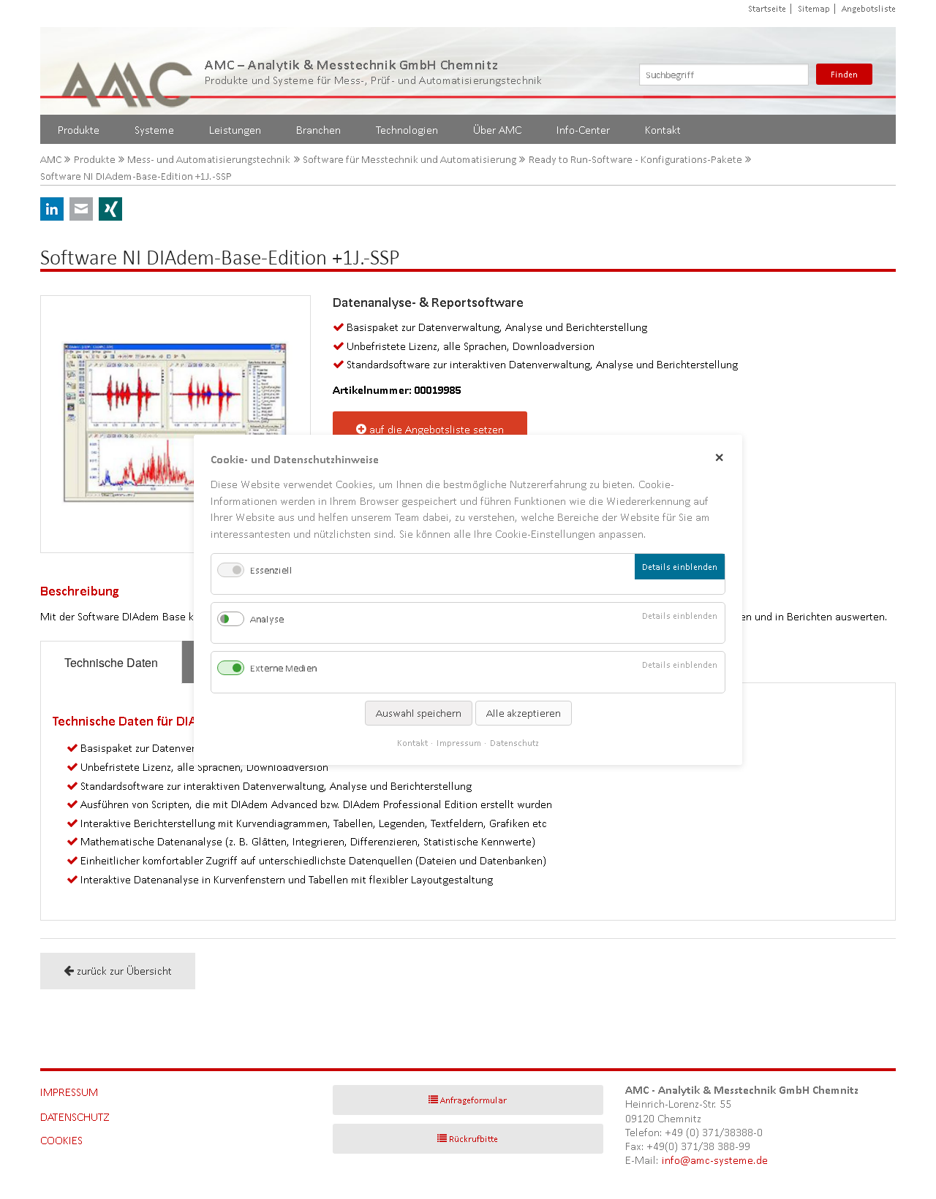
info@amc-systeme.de (715, 1160)
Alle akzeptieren (523, 712)
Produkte (78, 129)
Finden (844, 74)
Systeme (154, 129)
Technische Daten (111, 662)
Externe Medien (283, 668)
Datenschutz (75, 1117)
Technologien (407, 129)
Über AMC (497, 129)
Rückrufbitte (473, 1138)
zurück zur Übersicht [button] (124, 970)
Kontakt (663, 129)
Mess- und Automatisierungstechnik (208, 159)
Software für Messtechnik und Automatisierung (409, 159)
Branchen (318, 129)
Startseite (767, 8)
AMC (50, 159)
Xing (110, 209)
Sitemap (814, 8)
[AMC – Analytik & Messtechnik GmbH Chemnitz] (128, 71)
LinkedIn (52, 209)
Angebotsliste (869, 8)
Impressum (69, 1092)
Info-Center (583, 129)
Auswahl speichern (418, 712)
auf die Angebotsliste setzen (436, 429)
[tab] (111, 662)
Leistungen (235, 129)
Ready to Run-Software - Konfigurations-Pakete (635, 159)
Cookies (61, 1140)
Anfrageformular (473, 1100)
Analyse (267, 619)
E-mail (81, 209)
